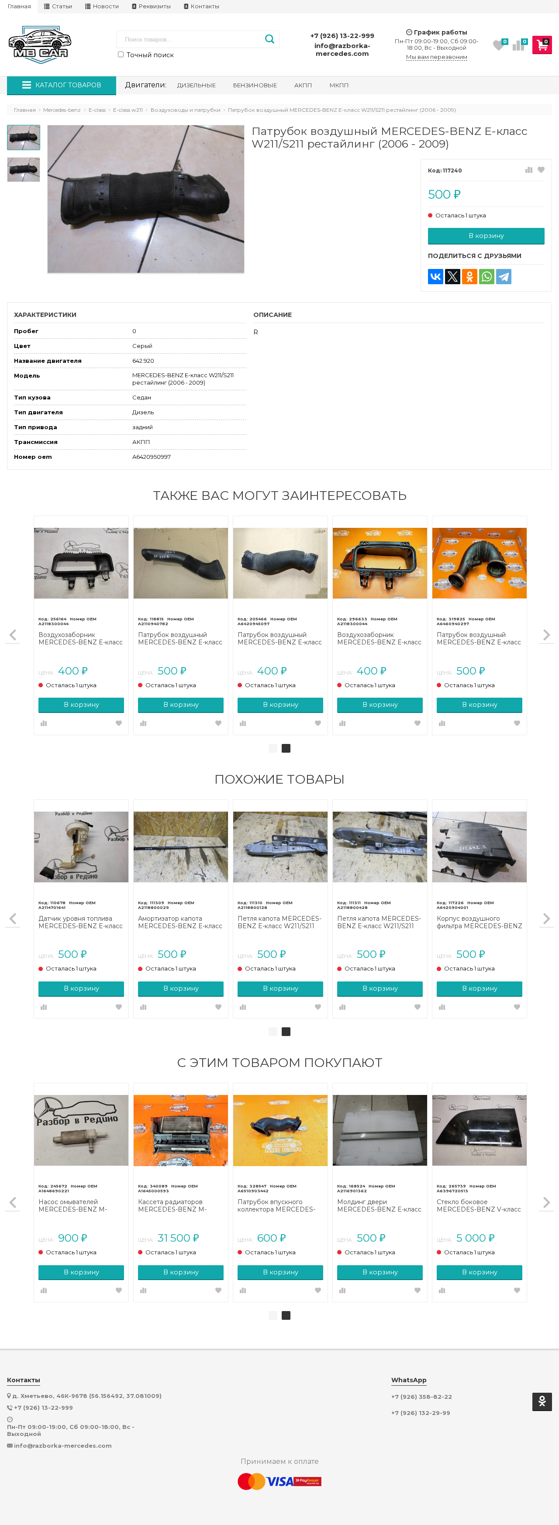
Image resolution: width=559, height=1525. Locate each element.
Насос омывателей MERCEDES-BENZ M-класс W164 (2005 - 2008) (78, 1205)
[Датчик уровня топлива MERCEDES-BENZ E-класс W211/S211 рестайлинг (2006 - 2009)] (81, 847)
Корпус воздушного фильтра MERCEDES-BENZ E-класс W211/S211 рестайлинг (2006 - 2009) (479, 922)
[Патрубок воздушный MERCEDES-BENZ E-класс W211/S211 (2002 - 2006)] (280, 563)
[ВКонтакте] (435, 276)
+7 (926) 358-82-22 (421, 1397)
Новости (105, 6)
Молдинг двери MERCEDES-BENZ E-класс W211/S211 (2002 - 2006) (379, 1205)
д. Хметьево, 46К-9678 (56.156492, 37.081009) (87, 1395)
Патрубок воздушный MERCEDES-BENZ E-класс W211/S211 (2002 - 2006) (280, 638)
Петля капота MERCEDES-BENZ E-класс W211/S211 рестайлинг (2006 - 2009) (279, 922)
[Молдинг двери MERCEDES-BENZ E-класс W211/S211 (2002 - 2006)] (380, 1130)
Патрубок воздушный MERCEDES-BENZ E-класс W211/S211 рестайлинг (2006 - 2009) (180, 638)
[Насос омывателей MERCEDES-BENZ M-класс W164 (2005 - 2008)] (81, 1130)
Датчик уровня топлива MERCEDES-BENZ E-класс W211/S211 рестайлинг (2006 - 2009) (80, 922)
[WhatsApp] (486, 276)
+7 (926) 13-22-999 (342, 35)
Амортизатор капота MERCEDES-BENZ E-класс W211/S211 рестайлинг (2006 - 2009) (180, 922)
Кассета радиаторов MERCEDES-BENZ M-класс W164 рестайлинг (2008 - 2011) (175, 1205)
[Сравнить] (528, 170)
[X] (452, 276)
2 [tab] (286, 748)
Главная (19, 6)
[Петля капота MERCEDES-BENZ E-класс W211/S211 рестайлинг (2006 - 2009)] (280, 847)
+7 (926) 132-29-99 (420, 1413)
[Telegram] (503, 276)
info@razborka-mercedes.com (342, 49)
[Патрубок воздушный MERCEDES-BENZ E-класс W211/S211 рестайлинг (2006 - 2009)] (181, 563)
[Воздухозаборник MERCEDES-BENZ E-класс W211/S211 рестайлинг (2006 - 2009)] (81, 563)
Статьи (61, 6)
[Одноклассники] (469, 276)
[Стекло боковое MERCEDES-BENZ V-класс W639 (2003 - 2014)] (479, 1130)
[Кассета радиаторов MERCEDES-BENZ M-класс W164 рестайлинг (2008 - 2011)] (181, 1130)
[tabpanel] (280, 625)
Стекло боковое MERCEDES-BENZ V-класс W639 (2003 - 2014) (479, 1205)
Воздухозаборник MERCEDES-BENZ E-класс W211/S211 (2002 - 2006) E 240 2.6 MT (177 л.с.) (379, 638)
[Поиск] (270, 39)
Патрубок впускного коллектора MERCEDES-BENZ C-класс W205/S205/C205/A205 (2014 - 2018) (276, 1205)
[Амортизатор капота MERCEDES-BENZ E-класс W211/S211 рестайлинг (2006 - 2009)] (181, 847)
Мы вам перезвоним (436, 57)
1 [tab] (273, 748)
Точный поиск (149, 55)
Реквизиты (154, 6)
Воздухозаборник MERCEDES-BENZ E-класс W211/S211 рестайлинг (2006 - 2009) (80, 638)
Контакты (204, 6)
